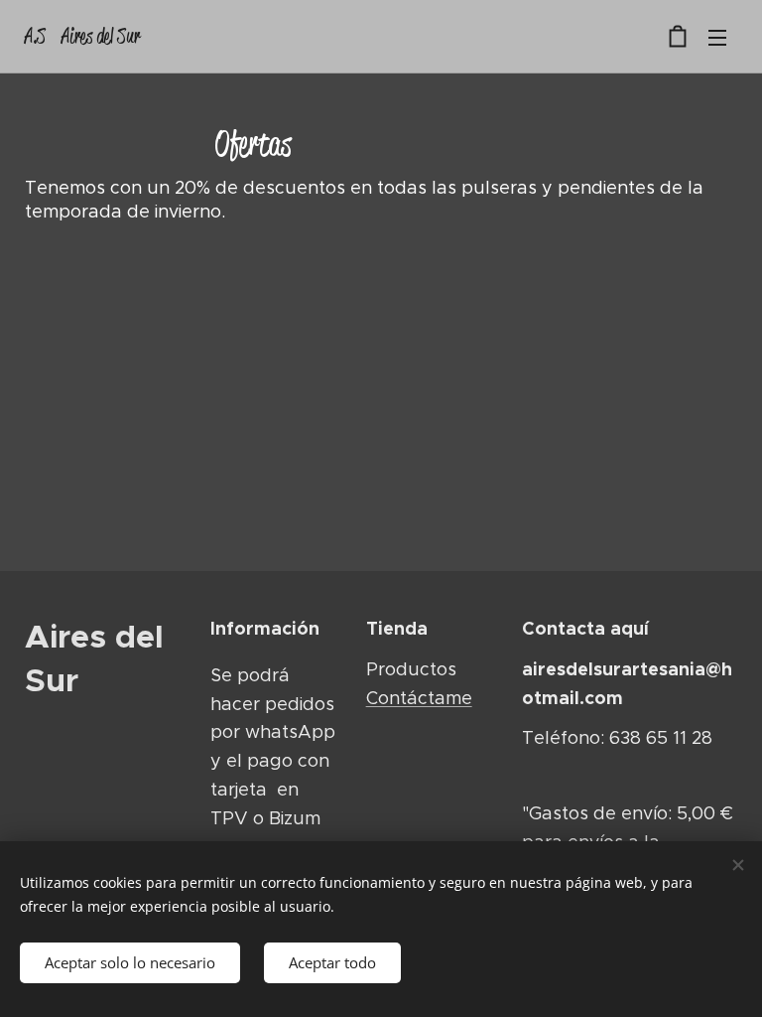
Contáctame (419, 698)
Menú (717, 37)
